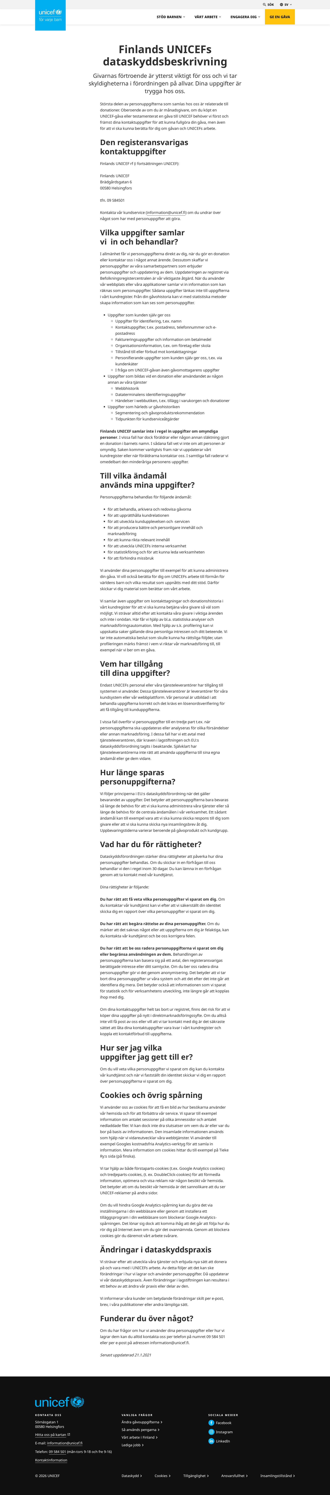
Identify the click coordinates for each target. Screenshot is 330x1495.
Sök (271, 4)
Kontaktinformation (51, 1460)
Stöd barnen (169, 17)
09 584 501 (57, 1451)
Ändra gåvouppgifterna (140, 1422)
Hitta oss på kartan (50, 1434)
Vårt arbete (206, 17)
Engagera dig (244, 17)
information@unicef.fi (166, 212)
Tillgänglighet (194, 1475)
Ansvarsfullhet (233, 1475)
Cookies (161, 1475)
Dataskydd (130, 1475)
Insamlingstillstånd (276, 1475)
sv (286, 4)
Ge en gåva (280, 17)
